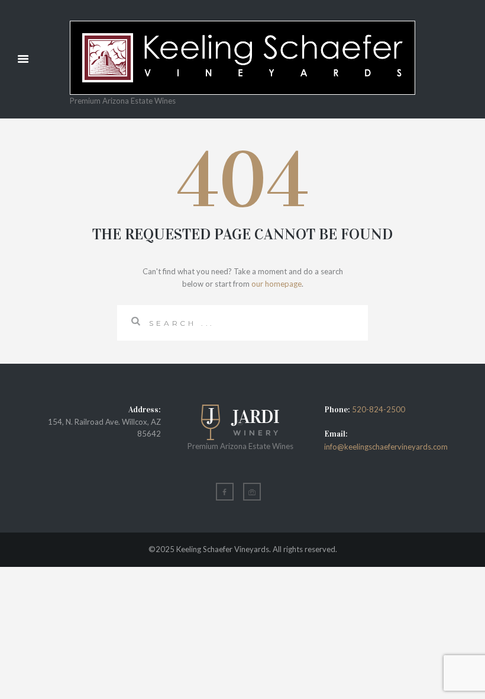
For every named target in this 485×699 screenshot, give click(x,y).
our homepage (276, 283)
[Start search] (133, 321)
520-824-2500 (378, 409)
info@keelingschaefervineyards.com (386, 446)
